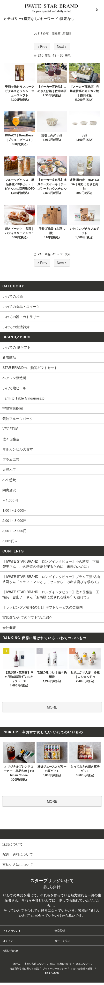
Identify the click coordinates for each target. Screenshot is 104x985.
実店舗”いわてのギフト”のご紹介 (27, 617)
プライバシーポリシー (55, 968)
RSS (47, 973)
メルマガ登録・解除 (81, 968)
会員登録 (59, 930)
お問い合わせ (10, 950)
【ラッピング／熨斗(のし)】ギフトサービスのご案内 (42, 607)
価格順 (56, 33)
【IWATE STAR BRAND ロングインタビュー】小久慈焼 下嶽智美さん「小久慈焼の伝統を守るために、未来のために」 (50, 564)
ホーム (17, 963)
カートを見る (62, 941)
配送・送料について (61, 963)
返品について (83, 963)
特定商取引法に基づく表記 (24, 968)
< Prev (42, 46)
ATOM (55, 973)
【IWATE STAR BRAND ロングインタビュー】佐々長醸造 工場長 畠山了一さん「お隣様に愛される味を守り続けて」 (50, 594)
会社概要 (9, 627)
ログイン (7, 941)
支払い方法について (35, 963)
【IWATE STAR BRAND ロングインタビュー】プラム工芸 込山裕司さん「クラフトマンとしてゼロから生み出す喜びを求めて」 (51, 579)
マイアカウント (11, 930)
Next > (62, 46)
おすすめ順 (41, 33)
